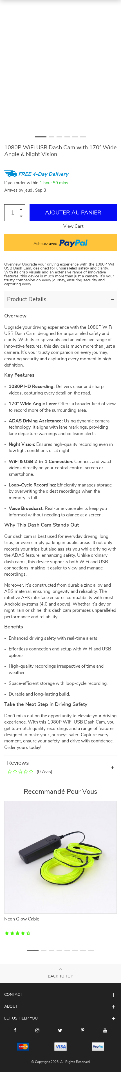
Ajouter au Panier (73, 213)
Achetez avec (45, 244)
